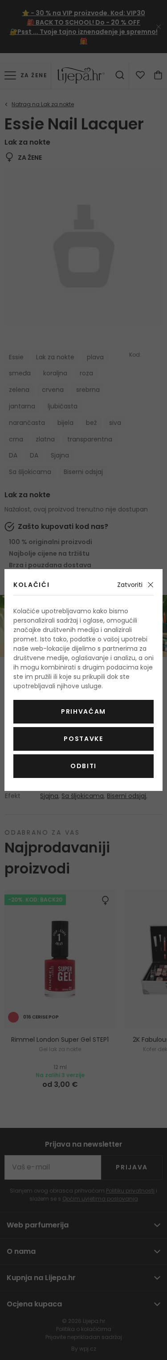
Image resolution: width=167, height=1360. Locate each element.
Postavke (83, 738)
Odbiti (83, 765)
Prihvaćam (83, 711)
